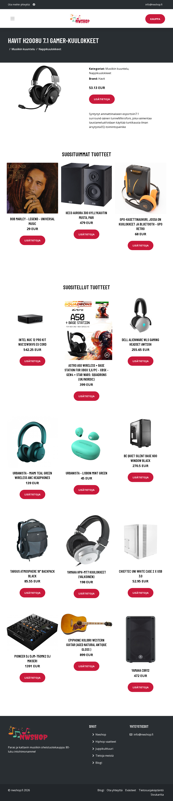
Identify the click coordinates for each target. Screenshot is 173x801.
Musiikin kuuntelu (23, 49)
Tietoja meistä (104, 755)
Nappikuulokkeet (50, 49)
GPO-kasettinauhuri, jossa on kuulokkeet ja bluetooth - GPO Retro (140, 224)
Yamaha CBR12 (140, 670)
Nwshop (100, 734)
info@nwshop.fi (153, 4)
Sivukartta (157, 794)
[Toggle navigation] (12, 18)
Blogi (98, 763)
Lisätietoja (102, 99)
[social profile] (33, 4)
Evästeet (130, 790)
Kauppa (155, 19)
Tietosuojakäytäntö (151, 790)
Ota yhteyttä (114, 790)
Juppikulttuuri (104, 749)
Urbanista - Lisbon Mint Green (86, 473)
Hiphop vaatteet (105, 741)
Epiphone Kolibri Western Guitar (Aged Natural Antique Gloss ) (86, 644)
